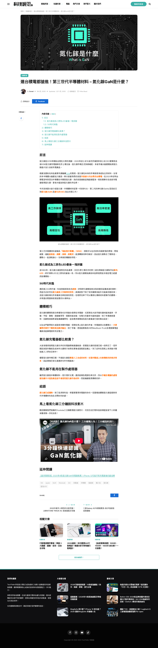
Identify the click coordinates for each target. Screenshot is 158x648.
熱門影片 (87, 4)
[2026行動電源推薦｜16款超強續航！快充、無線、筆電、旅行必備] (62, 587)
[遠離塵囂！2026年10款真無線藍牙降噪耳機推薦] (62, 599)
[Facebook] (21, 118)
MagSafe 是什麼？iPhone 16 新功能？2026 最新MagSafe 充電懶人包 (85, 610)
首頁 (22, 11)
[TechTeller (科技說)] (23, 4)
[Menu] (8, 4)
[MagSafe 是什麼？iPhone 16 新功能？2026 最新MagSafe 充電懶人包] (62, 612)
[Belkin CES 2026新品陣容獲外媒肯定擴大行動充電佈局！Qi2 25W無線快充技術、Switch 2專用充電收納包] (112, 599)
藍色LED (44, 486)
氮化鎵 (106, 483)
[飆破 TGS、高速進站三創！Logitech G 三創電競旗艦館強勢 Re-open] (112, 612)
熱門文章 (76, 4)
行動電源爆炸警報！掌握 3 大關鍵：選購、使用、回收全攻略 (51, 546)
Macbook (62, 483)
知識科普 (57, 4)
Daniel (31, 91)
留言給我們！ (79, 557)
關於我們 (97, 4)
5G (42, 483)
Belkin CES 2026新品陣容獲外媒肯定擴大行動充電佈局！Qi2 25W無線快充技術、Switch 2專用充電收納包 (135, 599)
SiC (69, 483)
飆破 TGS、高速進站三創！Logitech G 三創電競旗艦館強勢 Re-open (135, 610)
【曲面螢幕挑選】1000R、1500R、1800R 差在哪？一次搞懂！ (106, 546)
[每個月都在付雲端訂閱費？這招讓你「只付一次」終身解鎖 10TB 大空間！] (112, 587)
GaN (54, 483)
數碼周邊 (70, 539)
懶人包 (98, 483)
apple (48, 483)
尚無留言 (73, 91)
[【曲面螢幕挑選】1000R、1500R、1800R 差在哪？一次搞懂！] (106, 530)
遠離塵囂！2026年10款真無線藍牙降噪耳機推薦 (85, 598)
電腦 (68, 4)
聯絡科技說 (138, 4)
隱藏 (53, 114)
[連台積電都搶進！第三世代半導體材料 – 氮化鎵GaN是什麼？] (79, 42)
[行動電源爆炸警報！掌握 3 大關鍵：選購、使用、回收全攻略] (51, 530)
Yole (68, 173)
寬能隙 (90, 483)
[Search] (149, 4)
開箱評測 (44, 4)
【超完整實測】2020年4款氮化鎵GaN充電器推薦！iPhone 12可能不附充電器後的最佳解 (77, 475)
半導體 (83, 483)
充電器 (75, 483)
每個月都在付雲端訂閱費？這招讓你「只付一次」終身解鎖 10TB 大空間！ (135, 585)
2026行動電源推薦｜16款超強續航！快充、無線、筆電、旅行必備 (85, 585)
